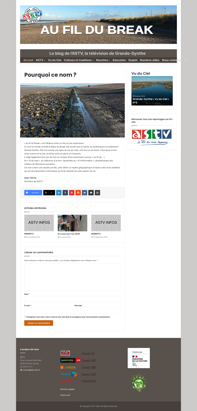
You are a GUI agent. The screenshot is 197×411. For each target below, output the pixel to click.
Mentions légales (67, 389)
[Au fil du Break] (98, 24)
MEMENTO (29, 233)
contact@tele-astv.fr (31, 370)
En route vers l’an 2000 (69, 234)
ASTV (39, 60)
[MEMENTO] (39, 223)
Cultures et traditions (78, 60)
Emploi (133, 60)
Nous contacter (172, 60)
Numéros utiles (149, 60)
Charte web (65, 395)
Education (119, 60)
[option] (152, 90)
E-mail (27, 305)
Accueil (28, 60)
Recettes (102, 60)
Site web (78, 305)
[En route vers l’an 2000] (72, 223)
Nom (27, 294)
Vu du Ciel (54, 60)
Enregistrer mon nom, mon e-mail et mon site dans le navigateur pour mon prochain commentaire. (68, 317)
